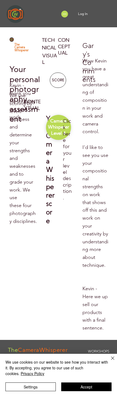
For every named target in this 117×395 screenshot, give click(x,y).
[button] (58, 127)
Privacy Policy (32, 373)
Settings (31, 387)
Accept (86, 387)
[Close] (109, 361)
